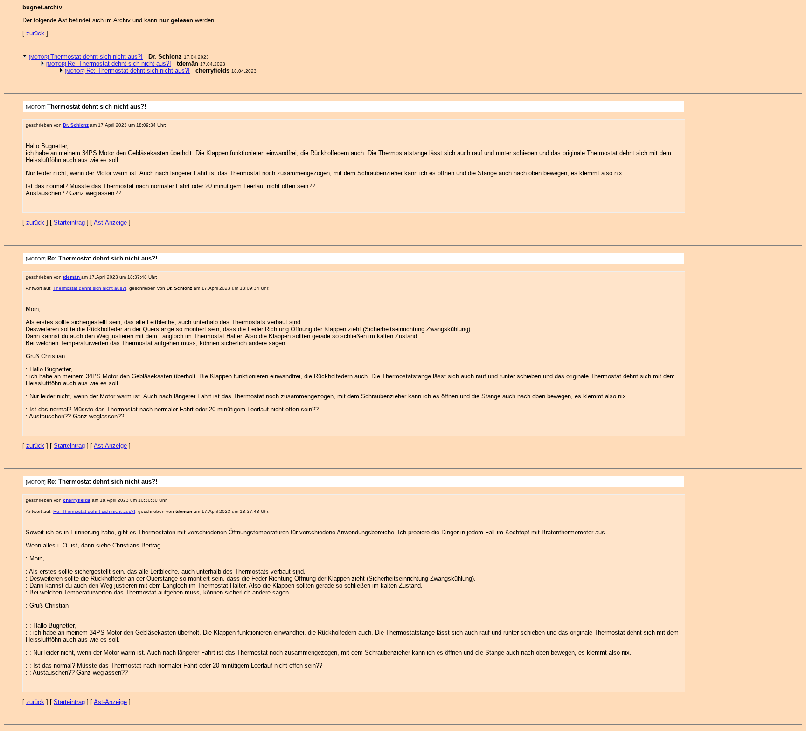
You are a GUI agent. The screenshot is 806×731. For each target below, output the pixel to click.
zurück (35, 33)
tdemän (72, 277)
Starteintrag (69, 222)
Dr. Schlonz (76, 125)
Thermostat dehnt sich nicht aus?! (86, 56)
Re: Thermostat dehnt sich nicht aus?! (108, 63)
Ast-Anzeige (110, 222)
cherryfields (76, 500)
